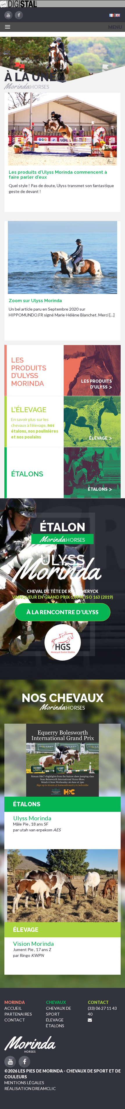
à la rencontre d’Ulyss (62, 612)
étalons (55, 1025)
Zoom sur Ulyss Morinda (35, 300)
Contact (14, 1019)
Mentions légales (24, 1082)
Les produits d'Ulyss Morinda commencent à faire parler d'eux (58, 175)
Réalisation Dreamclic (30, 1088)
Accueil (13, 1008)
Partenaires (18, 1013)
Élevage (55, 1019)
